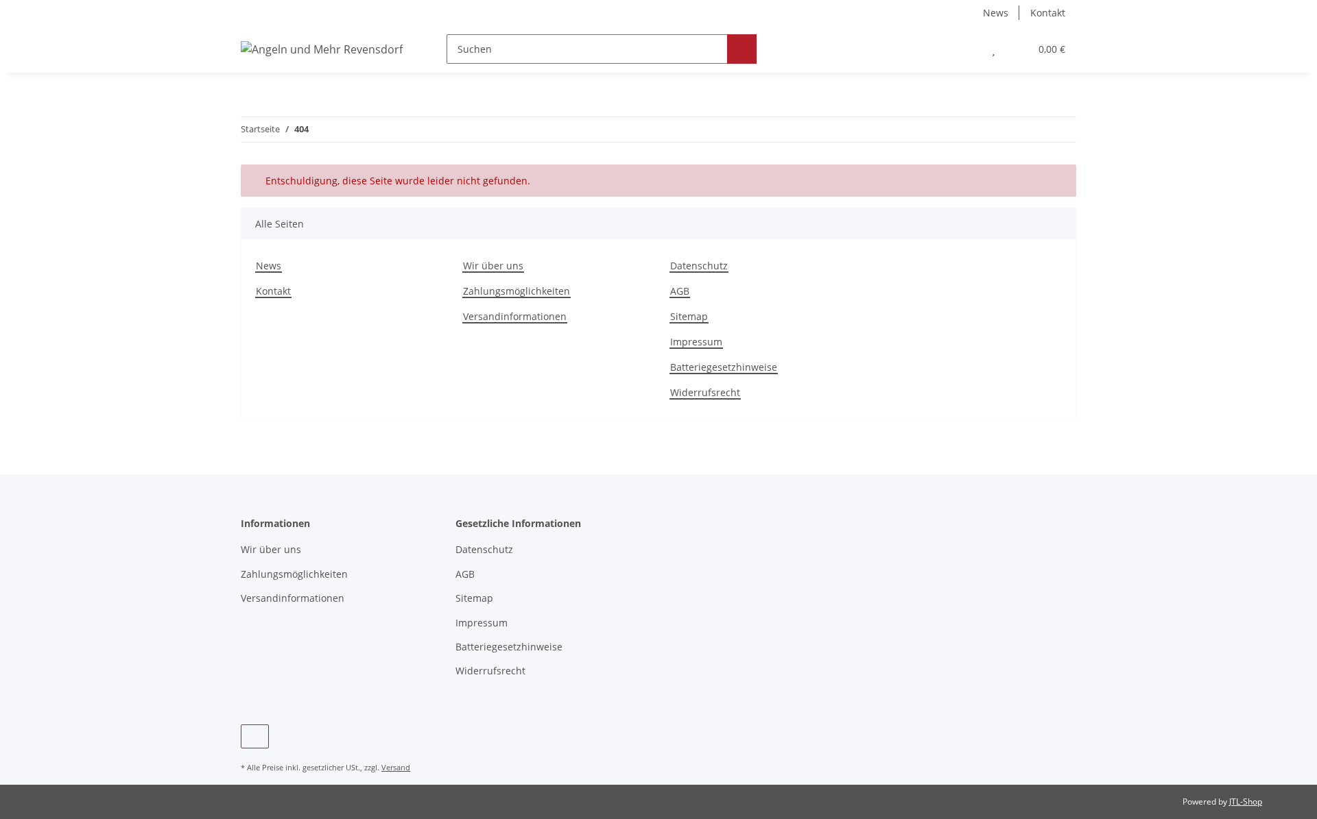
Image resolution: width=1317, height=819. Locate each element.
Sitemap (689, 316)
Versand (395, 767)
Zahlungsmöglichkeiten (516, 290)
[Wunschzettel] (993, 49)
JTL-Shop (1245, 801)
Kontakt (1047, 12)
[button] (966, 49)
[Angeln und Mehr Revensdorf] (322, 49)
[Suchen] (742, 49)
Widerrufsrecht (705, 392)
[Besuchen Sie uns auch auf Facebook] (255, 736)
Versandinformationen (515, 316)
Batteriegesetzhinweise (723, 367)
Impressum (696, 341)
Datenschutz (699, 265)
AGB (679, 290)
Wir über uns (493, 265)
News (995, 12)
